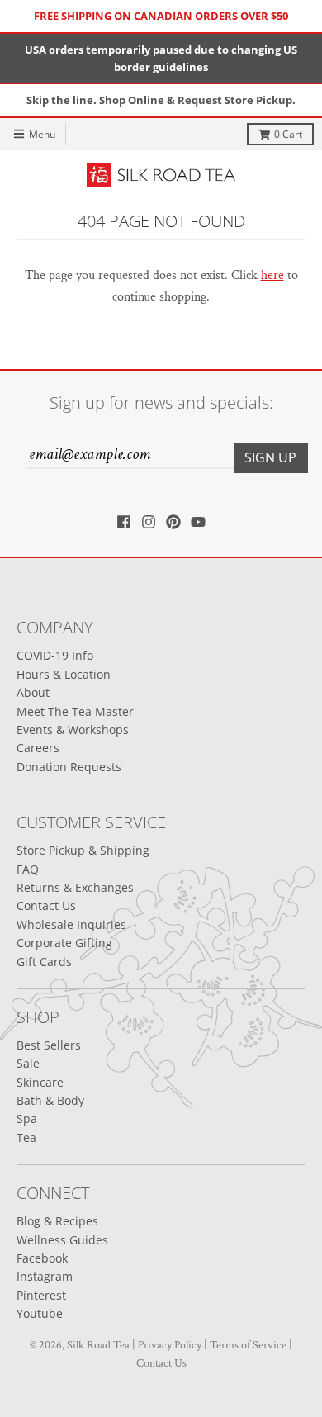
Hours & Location (64, 674)
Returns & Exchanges (75, 887)
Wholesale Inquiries (71, 924)
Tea (26, 1137)
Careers (38, 748)
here (272, 275)
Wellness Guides (62, 1240)
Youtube (40, 1313)
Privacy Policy (169, 1345)
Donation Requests (69, 767)
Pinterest (41, 1295)
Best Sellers (49, 1045)
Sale (28, 1063)
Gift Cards (44, 961)
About (33, 692)
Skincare (40, 1082)
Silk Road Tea (98, 1345)
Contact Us (46, 905)
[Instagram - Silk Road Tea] (148, 521)
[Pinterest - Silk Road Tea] (173, 521)
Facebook (42, 1258)
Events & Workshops (73, 729)
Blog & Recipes (57, 1221)
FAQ (28, 869)
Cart (288, 134)
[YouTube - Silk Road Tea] (198, 521)
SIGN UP (270, 457)
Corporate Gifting (64, 942)
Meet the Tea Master (75, 711)
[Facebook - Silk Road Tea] (123, 521)
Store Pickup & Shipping (83, 850)
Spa (27, 1118)
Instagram (45, 1276)
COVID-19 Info (55, 655)
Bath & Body (50, 1100)
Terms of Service (248, 1345)
